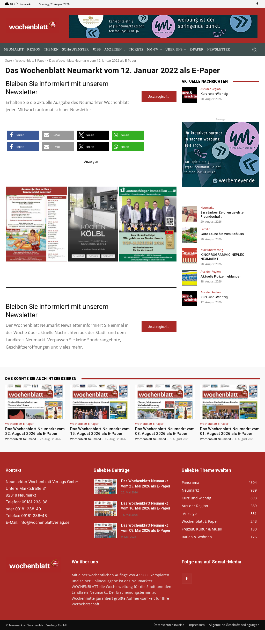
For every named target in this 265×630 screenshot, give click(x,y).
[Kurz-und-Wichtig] (189, 95)
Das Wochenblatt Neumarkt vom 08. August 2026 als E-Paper (165, 431)
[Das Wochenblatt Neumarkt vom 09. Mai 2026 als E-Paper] (105, 530)
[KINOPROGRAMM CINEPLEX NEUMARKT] (189, 256)
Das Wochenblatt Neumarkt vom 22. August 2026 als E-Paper (35, 431)
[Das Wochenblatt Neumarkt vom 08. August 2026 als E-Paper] (165, 402)
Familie (205, 229)
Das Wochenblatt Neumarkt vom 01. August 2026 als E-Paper (230, 431)
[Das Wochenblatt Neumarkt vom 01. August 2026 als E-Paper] (230, 402)
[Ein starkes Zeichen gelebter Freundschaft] (189, 214)
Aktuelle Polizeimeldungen (221, 276)
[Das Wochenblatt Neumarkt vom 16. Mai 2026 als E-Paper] (105, 508)
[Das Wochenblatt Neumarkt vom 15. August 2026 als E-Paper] (100, 402)
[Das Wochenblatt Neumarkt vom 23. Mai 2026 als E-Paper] (105, 486)
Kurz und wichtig (212, 249)
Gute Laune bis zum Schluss (222, 234)
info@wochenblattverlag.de (44, 522)
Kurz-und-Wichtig (214, 94)
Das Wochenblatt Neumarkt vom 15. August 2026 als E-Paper (100, 431)
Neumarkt (207, 207)
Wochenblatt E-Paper (31, 60)
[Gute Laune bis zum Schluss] (189, 235)
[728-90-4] (164, 26)
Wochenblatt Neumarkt (20, 439)
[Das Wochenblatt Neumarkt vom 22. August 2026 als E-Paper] (35, 402)
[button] (254, 50)
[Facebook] (257, 4)
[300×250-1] (220, 154)
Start (8, 60)
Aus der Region (211, 88)
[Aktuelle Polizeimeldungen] (189, 278)
